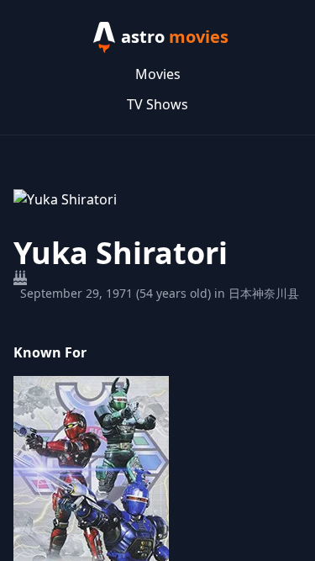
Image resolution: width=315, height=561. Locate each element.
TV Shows (157, 104)
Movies (158, 74)
